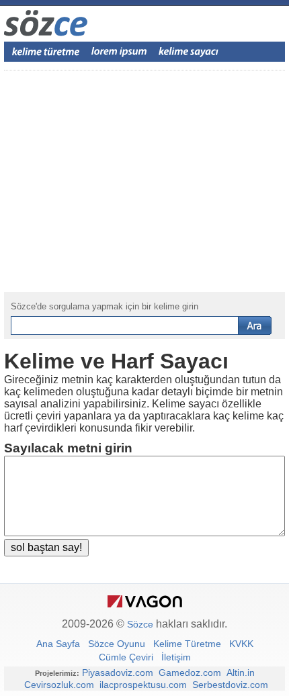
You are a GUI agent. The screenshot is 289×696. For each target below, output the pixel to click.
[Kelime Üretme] (46, 51)
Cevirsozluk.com (59, 684)
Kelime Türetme (187, 643)
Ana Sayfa (58, 643)
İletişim (176, 657)
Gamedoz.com (190, 672)
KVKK (241, 643)
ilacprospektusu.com (143, 684)
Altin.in (240, 672)
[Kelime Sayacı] (188, 51)
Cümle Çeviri (126, 657)
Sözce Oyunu (116, 643)
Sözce (140, 624)
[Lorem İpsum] (119, 51)
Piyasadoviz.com (117, 672)
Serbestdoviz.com (230, 684)
